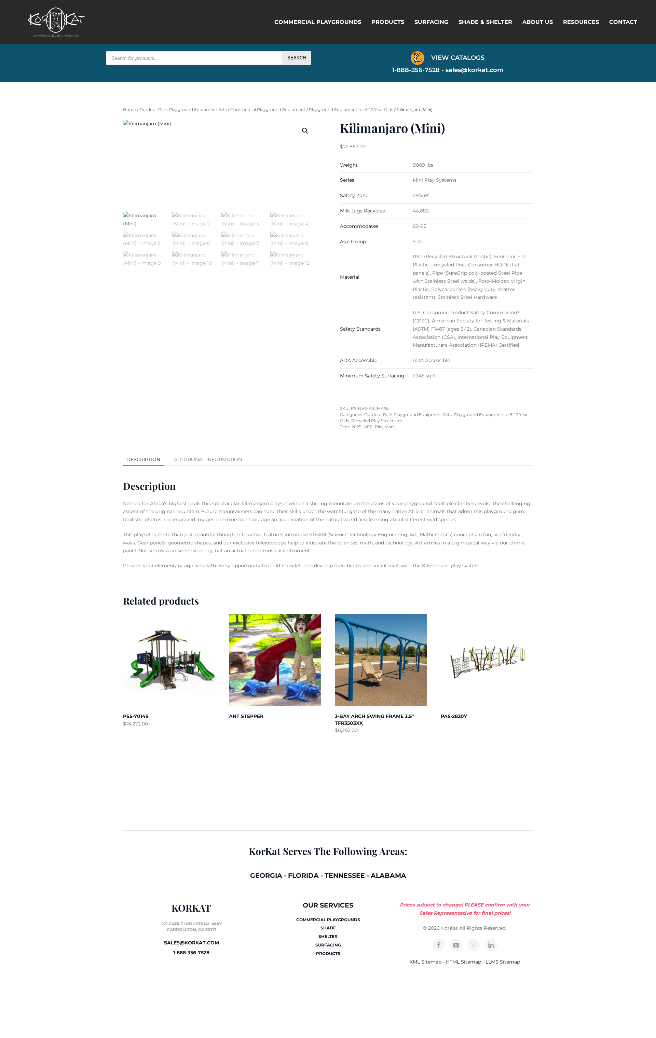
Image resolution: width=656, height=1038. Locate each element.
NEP (368, 426)
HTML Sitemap (463, 962)
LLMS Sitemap (503, 962)
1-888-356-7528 (191, 953)
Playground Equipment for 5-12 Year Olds (351, 109)
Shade (328, 927)
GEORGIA (266, 876)
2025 (356, 426)
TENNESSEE (345, 876)
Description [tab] (143, 459)
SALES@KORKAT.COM (191, 943)
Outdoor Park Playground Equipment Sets (183, 109)
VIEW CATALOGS (456, 57)
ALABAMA (388, 876)
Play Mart (384, 426)
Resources (581, 22)
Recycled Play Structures (376, 420)
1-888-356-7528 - (419, 70)
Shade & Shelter (485, 22)
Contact (623, 22)
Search (296, 57)
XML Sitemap (425, 962)
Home (129, 109)
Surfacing (431, 22)
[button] (305, 131)
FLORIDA (303, 876)
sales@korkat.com (475, 70)
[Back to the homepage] (56, 22)
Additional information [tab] (208, 459)
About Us (537, 22)
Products (387, 22)
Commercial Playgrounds (317, 22)
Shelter (328, 936)
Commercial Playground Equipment (267, 109)
